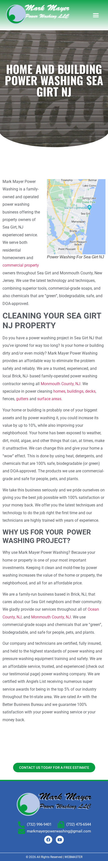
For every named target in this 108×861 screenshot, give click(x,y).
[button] (96, 15)
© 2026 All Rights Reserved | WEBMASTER (54, 857)
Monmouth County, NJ (60, 383)
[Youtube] (60, 840)
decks (90, 391)
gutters (22, 398)
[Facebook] (48, 840)
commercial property (21, 265)
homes (59, 391)
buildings (75, 391)
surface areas (49, 398)
